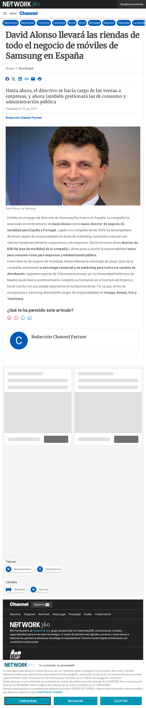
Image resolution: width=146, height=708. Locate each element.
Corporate (59, 22)
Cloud (82, 22)
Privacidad (75, 614)
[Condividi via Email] (33, 79)
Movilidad (94, 22)
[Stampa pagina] (39, 79)
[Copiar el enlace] (26, 79)
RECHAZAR (75, 701)
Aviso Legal (59, 614)
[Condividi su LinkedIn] (20, 79)
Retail (72, 22)
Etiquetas (29, 614)
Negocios (109, 22)
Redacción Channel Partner (24, 117)
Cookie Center (103, 614)
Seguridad (124, 22)
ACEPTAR (120, 701)
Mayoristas (27, 22)
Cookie (88, 614)
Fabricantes (10, 22)
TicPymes (44, 22)
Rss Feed (44, 614)
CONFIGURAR (28, 701)
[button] (10, 14)
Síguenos (39, 604)
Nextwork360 (41, 630)
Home (10, 68)
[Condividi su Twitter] (13, 79)
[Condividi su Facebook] (7, 79)
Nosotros (15, 614)
